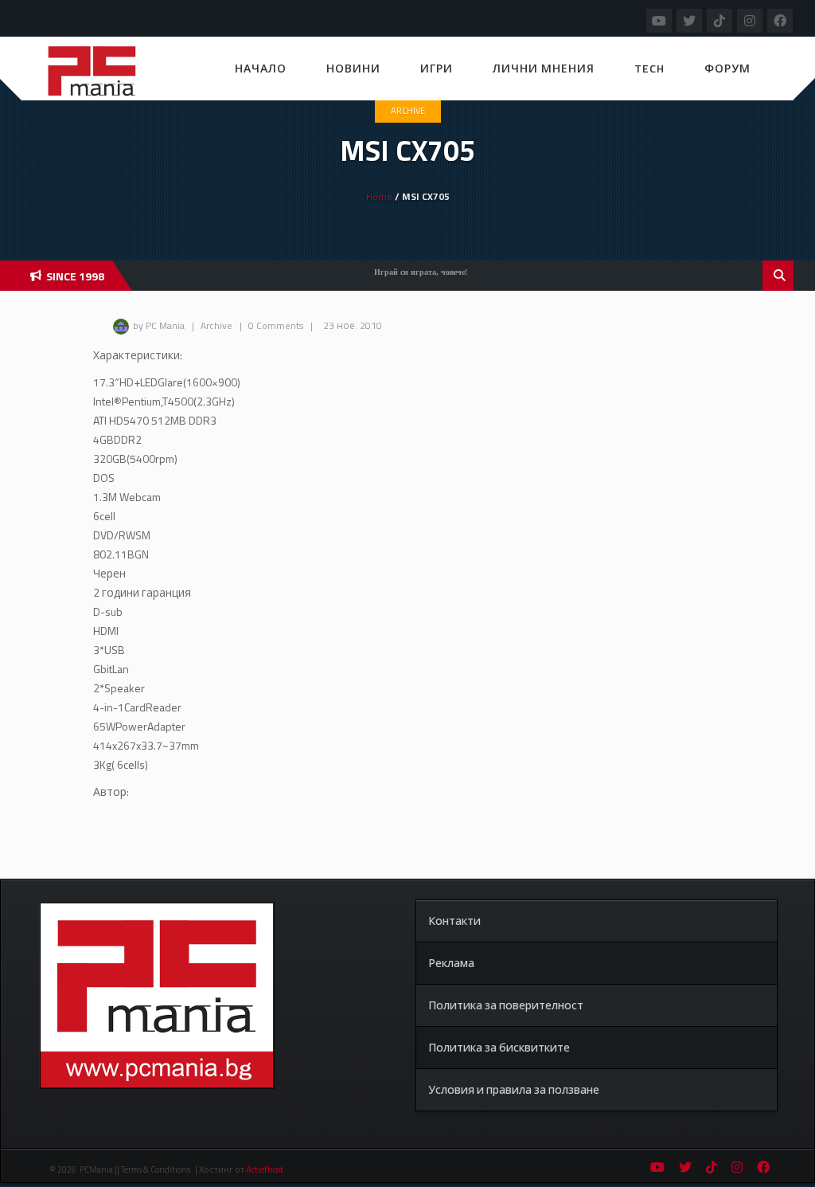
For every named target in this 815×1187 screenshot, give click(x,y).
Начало (261, 68)
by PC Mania (159, 325)
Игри (436, 68)
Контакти (454, 920)
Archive (408, 110)
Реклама (451, 962)
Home (379, 196)
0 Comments (275, 325)
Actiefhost (264, 1169)
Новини (353, 68)
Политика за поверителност (505, 1005)
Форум (727, 68)
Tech (649, 68)
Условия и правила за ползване (513, 1089)
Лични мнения (544, 68)
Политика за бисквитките (499, 1047)
